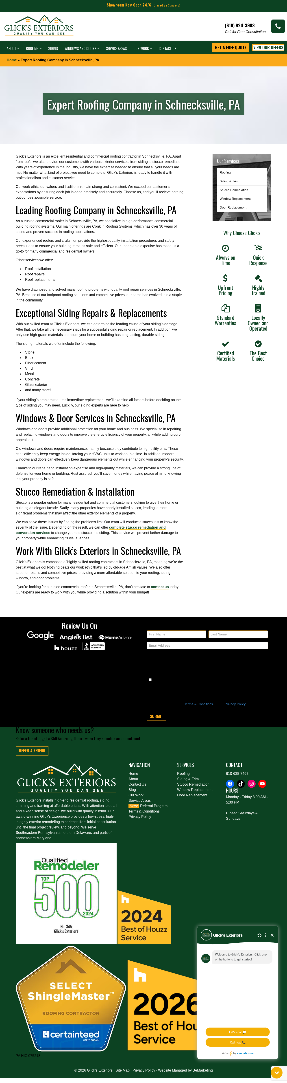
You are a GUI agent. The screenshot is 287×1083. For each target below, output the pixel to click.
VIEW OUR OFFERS (268, 47)
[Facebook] (230, 784)
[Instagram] (252, 784)
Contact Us (167, 48)
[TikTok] (241, 784)
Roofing (32, 48)
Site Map (122, 1070)
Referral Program (153, 806)
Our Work (141, 48)
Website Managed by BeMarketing (185, 1070)
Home (12, 60)
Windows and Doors (81, 48)
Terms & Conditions (198, 704)
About (12, 48)
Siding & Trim (229, 181)
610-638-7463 (237, 773)
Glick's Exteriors (100, 1070)
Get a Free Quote (230, 47)
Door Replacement (233, 207)
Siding (53, 48)
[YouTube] (262, 784)
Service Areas (116, 48)
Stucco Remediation (234, 190)
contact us (160, 587)
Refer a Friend (32, 750)
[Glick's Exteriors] (39, 27)
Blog (132, 790)
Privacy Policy (235, 704)
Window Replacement (235, 198)
